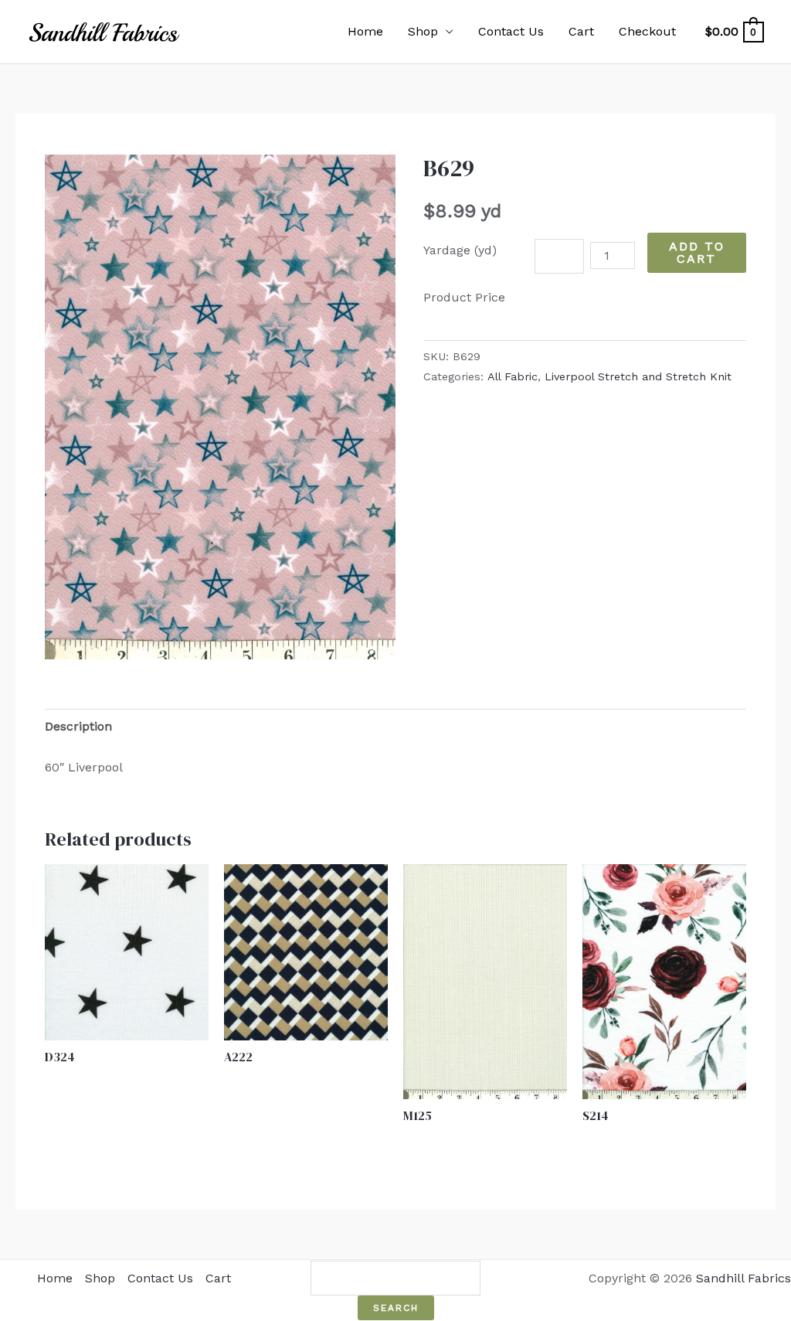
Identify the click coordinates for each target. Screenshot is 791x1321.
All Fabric (512, 376)
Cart (581, 31)
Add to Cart (697, 252)
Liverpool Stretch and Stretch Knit (638, 376)
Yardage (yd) (460, 250)
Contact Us (511, 31)
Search (396, 1307)
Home (365, 31)
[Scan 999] (220, 407)
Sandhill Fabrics (743, 1278)
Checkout (647, 31)
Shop (423, 31)
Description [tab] (78, 726)
